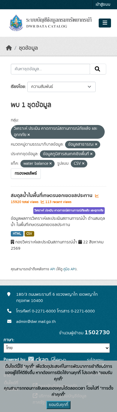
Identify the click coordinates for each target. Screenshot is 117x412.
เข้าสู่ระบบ (103, 4)
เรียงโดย (18, 87)
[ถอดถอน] (29, 135)
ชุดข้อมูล (28, 48)
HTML (17, 233)
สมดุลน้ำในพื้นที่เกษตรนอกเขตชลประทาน (52, 195)
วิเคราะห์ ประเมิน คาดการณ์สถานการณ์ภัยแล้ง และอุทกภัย (69, 210)
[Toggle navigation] (105, 23)
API (52, 269)
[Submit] (98, 69)
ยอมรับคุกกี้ (58, 405)
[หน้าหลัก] (9, 48)
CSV (29, 233)
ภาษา (8, 340)
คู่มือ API (69, 269)
